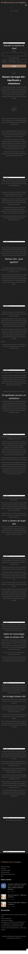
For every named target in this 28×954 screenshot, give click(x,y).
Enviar (14, 66)
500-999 (12, 899)
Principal (12, 10)
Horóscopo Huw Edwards (7, 920)
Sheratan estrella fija (6, 918)
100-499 (14, 73)
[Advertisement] (14, 33)
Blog (2, 876)
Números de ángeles (6, 870)
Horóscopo (3, 868)
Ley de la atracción (5, 872)
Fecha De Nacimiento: (14, 58)
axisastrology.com (11, 938)
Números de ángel (5, 866)
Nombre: (14, 51)
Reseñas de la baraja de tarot (8, 874)
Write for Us (18, 938)
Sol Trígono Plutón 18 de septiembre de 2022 (11, 925)
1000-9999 (13, 906)
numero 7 (3, 341)
